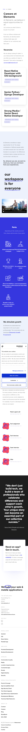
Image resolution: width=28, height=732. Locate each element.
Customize (13, 380)
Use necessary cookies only (14, 385)
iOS (2, 636)
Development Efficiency (7, 696)
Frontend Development (7, 649)
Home (4, 9)
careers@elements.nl (10, 62)
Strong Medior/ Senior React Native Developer (13, 113)
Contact (3, 706)
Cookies (3, 729)
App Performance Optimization (9, 693)
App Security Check (6, 688)
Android (3, 634)
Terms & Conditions (6, 725)
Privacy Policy (4, 727)
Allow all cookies (14, 375)
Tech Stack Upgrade (6, 691)
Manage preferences (18, 370)
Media (2, 662)
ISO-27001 (4, 717)
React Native (4, 639)
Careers (3, 709)
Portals (3, 670)
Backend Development (7, 652)
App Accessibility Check (7, 686)
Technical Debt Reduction (8, 699)
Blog (2, 712)
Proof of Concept (5, 683)
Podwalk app (4, 641)
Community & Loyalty (7, 660)
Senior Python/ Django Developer (14, 93)
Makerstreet (18, 722)
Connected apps (5, 667)
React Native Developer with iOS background (13, 73)
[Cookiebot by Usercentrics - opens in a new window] (17, 346)
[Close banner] (25, 346)
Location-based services (7, 665)
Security (3, 675)
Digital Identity (5, 673)
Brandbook (4, 714)
